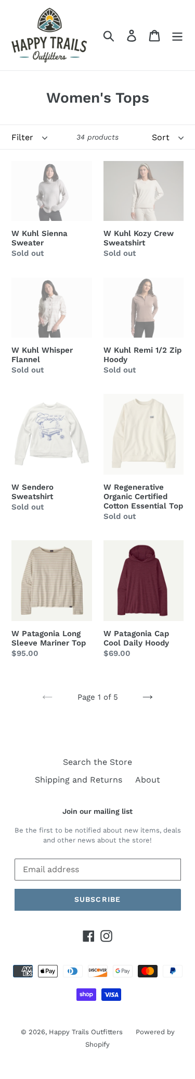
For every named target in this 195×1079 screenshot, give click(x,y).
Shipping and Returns (78, 780)
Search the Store (97, 762)
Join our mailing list (97, 811)
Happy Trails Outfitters (86, 1032)
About (147, 780)
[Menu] (177, 35)
